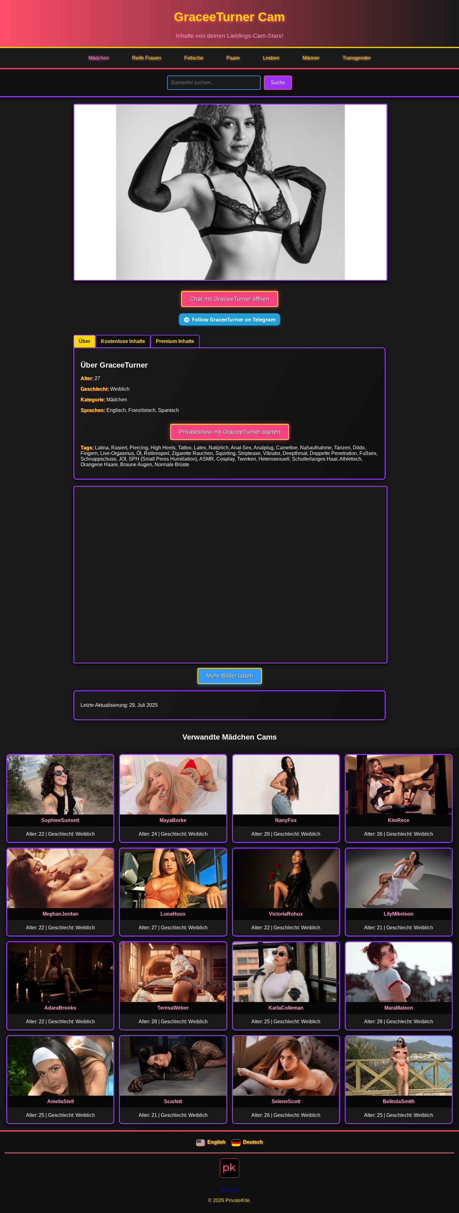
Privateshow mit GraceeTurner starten (229, 431)
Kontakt (229, 1189)
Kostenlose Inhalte (123, 341)
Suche (278, 82)
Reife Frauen (146, 58)
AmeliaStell (60, 1101)
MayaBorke (173, 820)
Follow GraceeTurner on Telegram (234, 319)
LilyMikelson (398, 914)
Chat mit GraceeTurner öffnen (229, 299)
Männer (311, 58)
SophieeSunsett (60, 820)
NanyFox (286, 820)
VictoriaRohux (286, 914)
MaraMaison (398, 1007)
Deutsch (253, 1142)
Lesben (271, 58)
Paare (233, 58)
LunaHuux (172, 914)
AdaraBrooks (60, 1007)
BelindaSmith (399, 1101)
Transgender (357, 58)
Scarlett (173, 1101)
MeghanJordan (60, 914)
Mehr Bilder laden (229, 676)
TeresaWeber (173, 1007)
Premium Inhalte (175, 341)
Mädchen (98, 58)
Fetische (193, 58)
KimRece (398, 820)
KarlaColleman (286, 1007)
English (216, 1142)
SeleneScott (286, 1101)
